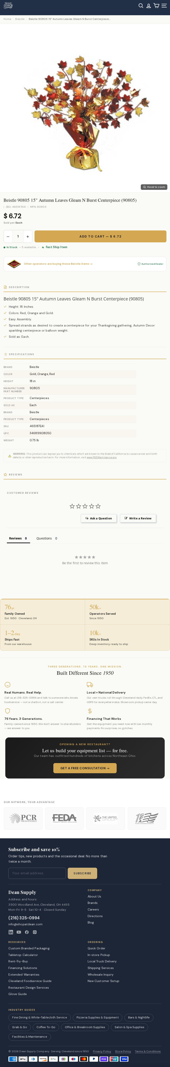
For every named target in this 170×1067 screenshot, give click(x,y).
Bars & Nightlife (139, 1017)
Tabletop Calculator (23, 955)
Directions (95, 916)
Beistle (19, 19)
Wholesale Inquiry (101, 975)
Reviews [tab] (15, 538)
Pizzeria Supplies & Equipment (98, 1017)
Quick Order (97, 948)
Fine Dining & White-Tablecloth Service (39, 1017)
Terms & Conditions (148, 1051)
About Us (94, 896)
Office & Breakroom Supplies (85, 1027)
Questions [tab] (44, 538)
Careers (93, 909)
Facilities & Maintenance (29, 1037)
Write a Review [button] (140, 518)
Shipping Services (101, 968)
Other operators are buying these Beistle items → (58, 264)
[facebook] (26, 932)
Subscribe (82, 873)
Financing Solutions (22, 968)
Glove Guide (17, 994)
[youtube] (18, 932)
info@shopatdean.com (25, 924)
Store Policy (123, 1051)
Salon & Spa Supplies (129, 1027)
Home (7, 19)
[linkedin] (10, 932)
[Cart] (156, 5)
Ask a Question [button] (101, 518)
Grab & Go (19, 1027)
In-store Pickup (99, 955)
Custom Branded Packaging (28, 948)
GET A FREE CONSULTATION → (85, 768)
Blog (91, 922)
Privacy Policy (102, 1051)
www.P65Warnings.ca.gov (102, 457)
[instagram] (34, 932)
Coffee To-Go (46, 1027)
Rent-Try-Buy (18, 961)
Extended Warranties (23, 975)
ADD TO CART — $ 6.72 (100, 236)
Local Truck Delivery (102, 961)
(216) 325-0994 (24, 918)
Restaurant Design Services (28, 988)
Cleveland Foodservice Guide (30, 981)
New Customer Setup (104, 981)
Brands (93, 903)
